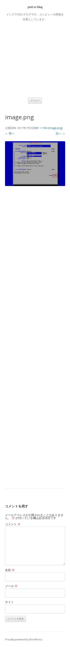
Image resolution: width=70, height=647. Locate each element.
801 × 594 (41, 128)
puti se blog (35, 7)
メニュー (35, 100)
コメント (12, 524)
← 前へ (10, 133)
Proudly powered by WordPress (23, 639)
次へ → (60, 133)
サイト (9, 602)
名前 (10, 570)
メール (11, 586)
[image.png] (35, 163)
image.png (55, 128)
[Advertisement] (35, 57)
